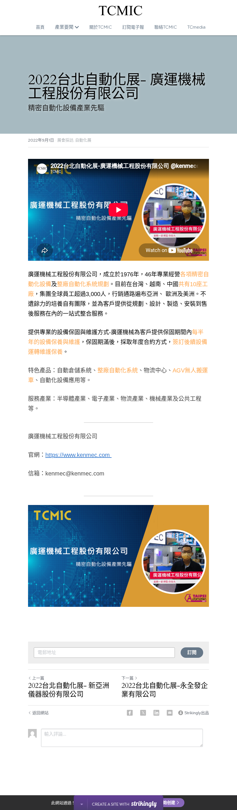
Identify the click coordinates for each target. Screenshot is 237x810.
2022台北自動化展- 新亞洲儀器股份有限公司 (68, 690)
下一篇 (127, 678)
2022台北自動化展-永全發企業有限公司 (164, 690)
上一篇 (38, 678)
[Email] (170, 713)
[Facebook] (130, 713)
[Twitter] (143, 713)
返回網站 (40, 712)
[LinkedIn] (156, 713)
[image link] (120, 10)
